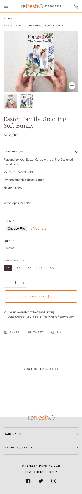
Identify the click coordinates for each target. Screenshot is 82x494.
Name (8, 241)
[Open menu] (10, 6)
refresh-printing (39, 465)
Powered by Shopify (41, 472)
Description (13, 151)
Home (8, 18)
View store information (58, 316)
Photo (8, 221)
